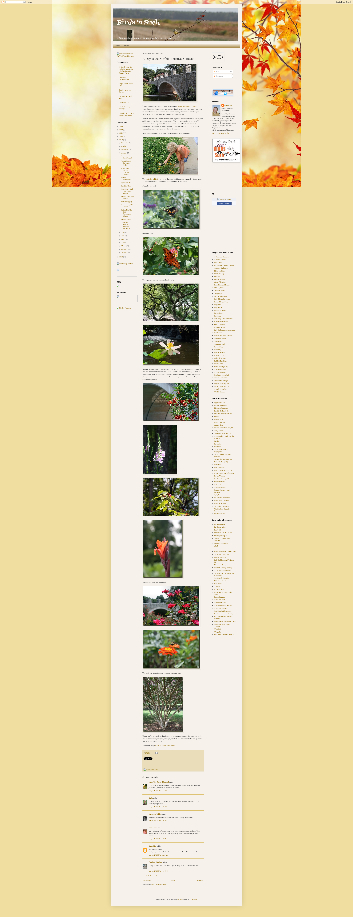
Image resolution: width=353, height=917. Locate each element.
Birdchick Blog (219, 273)
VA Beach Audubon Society (223, 614)
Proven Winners (219, 476)
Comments (219, 76)
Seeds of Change (219, 481)
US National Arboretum (222, 497)
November (125, 143)
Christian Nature (219, 290)
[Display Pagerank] (124, 308)
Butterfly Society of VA (222, 535)
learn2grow (218, 441)
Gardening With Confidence (223, 318)
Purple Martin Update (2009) (126, 84)
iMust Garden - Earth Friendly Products (224, 437)
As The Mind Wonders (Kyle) (224, 265)
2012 (121, 130)
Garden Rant (218, 313)
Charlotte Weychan (155, 862)
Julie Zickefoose (219, 324)
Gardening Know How (221, 554)
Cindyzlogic (218, 293)
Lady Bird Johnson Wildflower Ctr (224, 561)
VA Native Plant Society (222, 506)
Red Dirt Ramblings (220, 361)
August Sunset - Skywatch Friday (126, 163)
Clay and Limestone (220, 296)
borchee (180, 899)
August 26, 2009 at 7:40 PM (158, 839)
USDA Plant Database (221, 500)
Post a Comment (151, 876)
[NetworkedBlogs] (224, 199)
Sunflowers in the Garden (125, 91)
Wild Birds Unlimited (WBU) (224, 634)
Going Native (218, 430)
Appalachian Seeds (220, 402)
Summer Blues (126, 219)
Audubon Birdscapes (221, 268)
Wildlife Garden (219, 392)
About (126, 45)
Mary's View (218, 341)
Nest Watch (218, 584)
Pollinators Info (219, 355)
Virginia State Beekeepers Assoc (225, 621)
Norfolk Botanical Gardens (187, 106)
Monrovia (217, 446)
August (124, 153)
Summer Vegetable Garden (127, 206)
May (123, 239)
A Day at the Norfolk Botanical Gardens (125, 171)
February (124, 249)
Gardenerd (217, 316)
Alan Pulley (228, 105)
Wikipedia (217, 632)
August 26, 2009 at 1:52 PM (158, 820)
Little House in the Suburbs (223, 335)
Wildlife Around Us (220, 389)
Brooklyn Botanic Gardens (223, 413)
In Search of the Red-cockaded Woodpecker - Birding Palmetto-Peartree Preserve (126, 70)
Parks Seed (217, 465)
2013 (121, 126)
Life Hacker (218, 333)
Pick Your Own (219, 467)
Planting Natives (219, 352)
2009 (121, 140)
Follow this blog (224, 203)
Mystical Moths (126, 183)
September (125, 149)
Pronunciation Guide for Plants (224, 473)
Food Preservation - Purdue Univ (225, 551)
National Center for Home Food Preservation (224, 574)
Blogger (194, 899)
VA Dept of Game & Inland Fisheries (223, 617)
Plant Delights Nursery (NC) (223, 470)
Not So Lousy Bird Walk (125, 97)
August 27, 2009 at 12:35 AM (158, 855)
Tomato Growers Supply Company (222, 491)
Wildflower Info (219, 514)
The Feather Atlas (220, 602)
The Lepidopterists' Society (223, 605)
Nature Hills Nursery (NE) (223, 459)
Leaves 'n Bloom (219, 327)
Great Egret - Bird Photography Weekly (127, 191)
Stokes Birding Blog (221, 366)
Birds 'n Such (138, 22)
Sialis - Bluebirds (219, 600)
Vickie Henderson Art (221, 386)
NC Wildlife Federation (221, 578)
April (123, 242)
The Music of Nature (221, 608)
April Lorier (153, 828)
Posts (217, 72)
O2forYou (217, 586)
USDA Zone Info (220, 503)
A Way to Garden (220, 259)
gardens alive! (218, 425)
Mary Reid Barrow (220, 338)
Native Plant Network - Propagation (221, 450)
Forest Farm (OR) (220, 422)
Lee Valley (217, 444)
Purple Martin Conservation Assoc (223, 593)
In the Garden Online (221, 321)
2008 (121, 257)
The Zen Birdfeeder (220, 378)
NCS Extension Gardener (222, 581)
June (123, 236)
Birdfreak (217, 276)
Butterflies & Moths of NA (223, 532)
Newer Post (147, 880)
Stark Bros (217, 484)
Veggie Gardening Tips (221, 383)
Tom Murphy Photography (223, 611)
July (123, 232)
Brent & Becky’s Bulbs (221, 411)
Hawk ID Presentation (126, 178)
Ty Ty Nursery (219, 495)
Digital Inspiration (220, 310)
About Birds (218, 262)
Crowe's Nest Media (221, 543)
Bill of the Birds (219, 271)
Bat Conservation (219, 527)
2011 (121, 133)
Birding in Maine (219, 279)
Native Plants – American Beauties (222, 455)
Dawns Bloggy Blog (221, 302)
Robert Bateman (219, 597)
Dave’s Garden (219, 419)
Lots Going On (124, 102)
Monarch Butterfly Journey (223, 567)
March (123, 246)
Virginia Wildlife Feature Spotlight (222, 625)
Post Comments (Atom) (159, 884)
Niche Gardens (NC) (221, 462)
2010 (121, 136)
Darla (151, 798)
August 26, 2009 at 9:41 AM (158, 807)
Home (117, 45)
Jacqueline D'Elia (155, 814)
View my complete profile (220, 133)
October (124, 146)
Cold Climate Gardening (222, 299)
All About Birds (219, 524)
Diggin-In (217, 304)
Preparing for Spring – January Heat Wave (126, 114)
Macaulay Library (220, 565)
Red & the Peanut (220, 358)
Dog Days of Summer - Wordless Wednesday (125, 225)
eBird (216, 546)
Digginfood (218, 307)
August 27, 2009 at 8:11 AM (158, 871)
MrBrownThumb (219, 344)
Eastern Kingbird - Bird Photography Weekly (127, 213)
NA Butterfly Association (222, 570)
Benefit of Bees (126, 186)
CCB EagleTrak (219, 288)
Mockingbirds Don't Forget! (126, 157)
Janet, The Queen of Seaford (159, 782)
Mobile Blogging (126, 201)
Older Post (199, 880)
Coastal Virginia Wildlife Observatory (222, 539)
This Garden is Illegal (221, 380)
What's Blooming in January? (125, 108)
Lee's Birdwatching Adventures (224, 330)
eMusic (216, 549)
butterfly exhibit (152, 179)
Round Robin (218, 363)
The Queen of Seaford (221, 375)
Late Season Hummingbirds (124, 78)
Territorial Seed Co (220, 487)
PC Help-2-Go (219, 589)
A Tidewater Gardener (221, 257)
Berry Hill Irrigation (220, 405)
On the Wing (218, 347)
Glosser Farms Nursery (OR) (223, 428)
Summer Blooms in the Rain (127, 197)
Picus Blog (217, 349)
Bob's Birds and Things (222, 285)
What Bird (217, 629)
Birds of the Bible (220, 282)
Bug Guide (217, 530)
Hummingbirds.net (220, 557)
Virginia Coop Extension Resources (222, 510)
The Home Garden (220, 372)
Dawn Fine (152, 846)
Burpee (216, 416)
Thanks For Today (220, 369)
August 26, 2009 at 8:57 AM (158, 791)
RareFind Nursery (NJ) (221, 479)
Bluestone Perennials (221, 408)
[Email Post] (156, 753)
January (124, 252)
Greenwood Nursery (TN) (222, 433)
